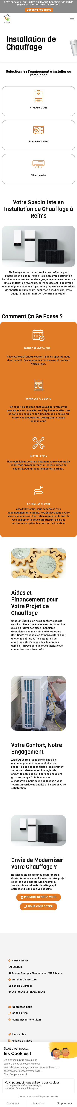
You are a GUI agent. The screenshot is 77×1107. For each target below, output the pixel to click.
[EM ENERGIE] (7, 18)
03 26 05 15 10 (20, 1013)
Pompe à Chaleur (38, 141)
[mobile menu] (72, 18)
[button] (38, 897)
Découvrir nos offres (39, 9)
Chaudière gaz (38, 107)
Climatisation (39, 175)
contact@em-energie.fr (26, 1019)
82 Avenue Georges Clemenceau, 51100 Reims (35, 973)
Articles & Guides (22, 1040)
